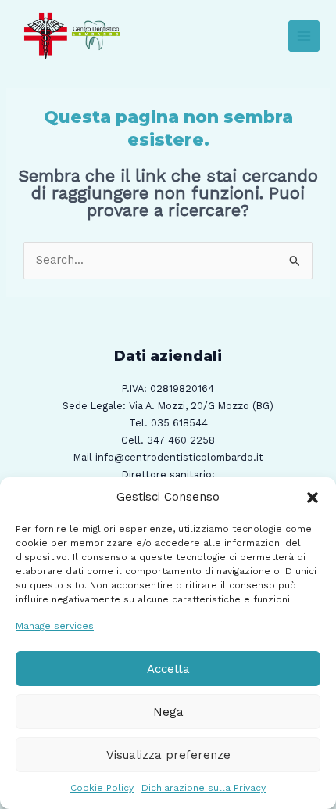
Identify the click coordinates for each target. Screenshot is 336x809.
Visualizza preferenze (168, 755)
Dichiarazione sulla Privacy (203, 787)
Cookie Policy (102, 787)
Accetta (168, 669)
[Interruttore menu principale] (304, 36)
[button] (312, 497)
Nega (168, 712)
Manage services (55, 625)
